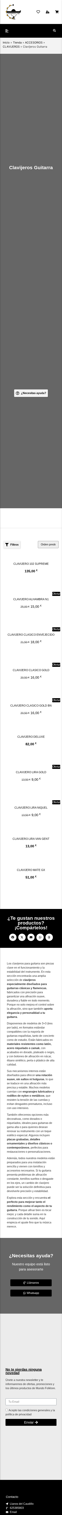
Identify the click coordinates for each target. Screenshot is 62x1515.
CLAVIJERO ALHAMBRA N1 (31, 599)
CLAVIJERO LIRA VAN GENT (31, 838)
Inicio (6, 42)
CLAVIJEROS (11, 46)
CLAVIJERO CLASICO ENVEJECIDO (31, 634)
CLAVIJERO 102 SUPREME (31, 563)
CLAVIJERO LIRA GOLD (31, 772)
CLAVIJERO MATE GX (31, 870)
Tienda (17, 42)
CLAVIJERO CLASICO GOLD (31, 670)
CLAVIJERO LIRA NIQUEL (31, 807)
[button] (47, 12)
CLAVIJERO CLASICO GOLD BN (31, 705)
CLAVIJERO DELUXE (31, 736)
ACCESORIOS (34, 42)
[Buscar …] (54, 30)
